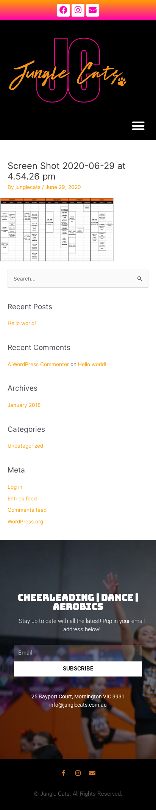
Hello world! (22, 323)
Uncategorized (25, 446)
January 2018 (24, 405)
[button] (138, 125)
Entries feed (22, 499)
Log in (15, 487)
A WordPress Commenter (38, 364)
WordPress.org (25, 522)
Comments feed (27, 510)
